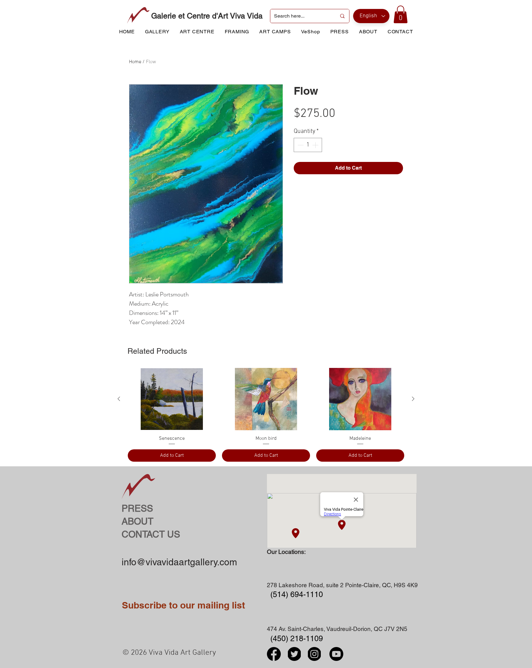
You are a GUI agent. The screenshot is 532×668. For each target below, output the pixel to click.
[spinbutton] (308, 145)
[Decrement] (300, 145)
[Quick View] (172, 399)
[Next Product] (413, 398)
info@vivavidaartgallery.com (179, 562)
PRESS (137, 508)
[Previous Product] (119, 398)
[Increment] (316, 145)
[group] (266, 415)
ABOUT (137, 521)
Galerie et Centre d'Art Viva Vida (207, 15)
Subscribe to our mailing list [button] (183, 605)
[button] (400, 14)
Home (135, 62)
